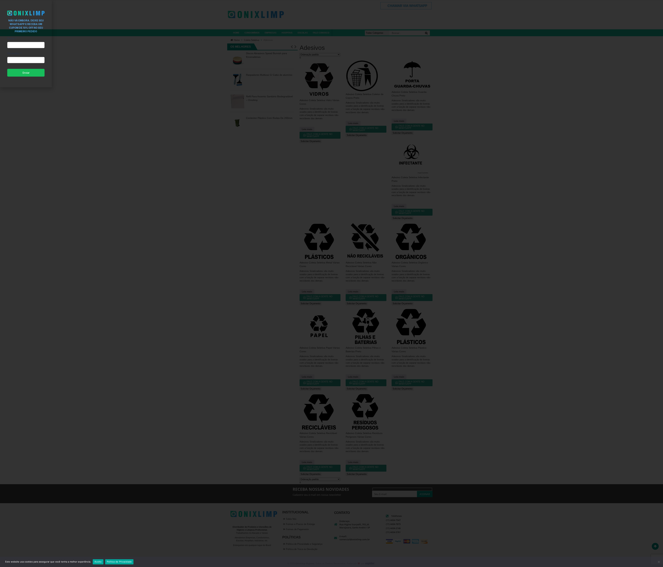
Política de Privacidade (119, 561)
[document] (331, 283)
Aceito (98, 561)
